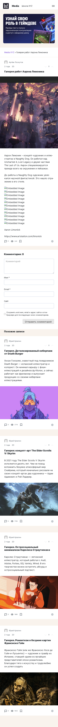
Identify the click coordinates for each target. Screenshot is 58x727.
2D (13, 66)
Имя (7, 277)
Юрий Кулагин (15, 341)
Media (15, 5)
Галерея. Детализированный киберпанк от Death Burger (28, 352)
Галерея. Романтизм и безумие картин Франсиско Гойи (27, 642)
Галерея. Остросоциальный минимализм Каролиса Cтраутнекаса (27, 548)
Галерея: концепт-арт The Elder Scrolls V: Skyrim (27, 452)
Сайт (6, 301)
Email (7, 289)
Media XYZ (9, 52)
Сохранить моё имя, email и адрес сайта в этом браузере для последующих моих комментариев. (27, 313)
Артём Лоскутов (16, 62)
